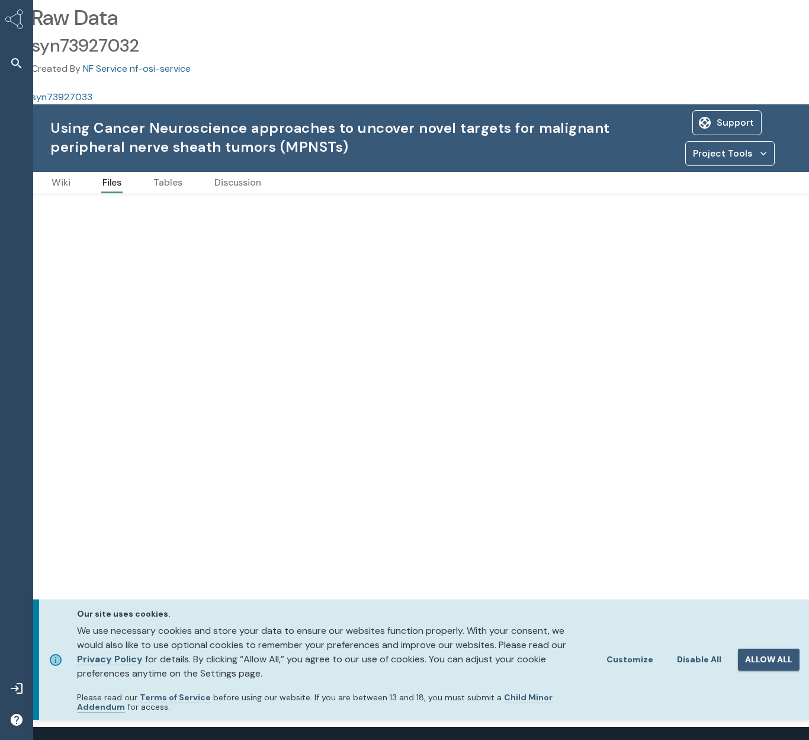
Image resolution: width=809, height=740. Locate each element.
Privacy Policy (110, 659)
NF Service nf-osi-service (137, 68)
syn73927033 (61, 97)
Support (735, 122)
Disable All (699, 659)
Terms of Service (175, 697)
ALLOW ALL (768, 659)
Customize (629, 659)
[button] (16, 63)
